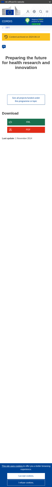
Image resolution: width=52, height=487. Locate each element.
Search (41, 12)
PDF (28, 130)
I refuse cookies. (26, 482)
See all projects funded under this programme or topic (26, 99)
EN (4, 46)
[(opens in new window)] (11, 10)
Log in (28, 12)
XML (28, 122)
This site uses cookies (12, 466)
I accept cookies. (26, 476)
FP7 (8, 28)
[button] (34, 12)
